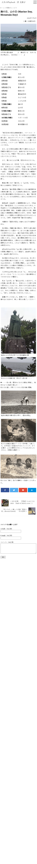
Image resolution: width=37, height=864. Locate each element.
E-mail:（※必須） (7, 535)
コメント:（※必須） (7, 542)
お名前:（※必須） (7, 529)
